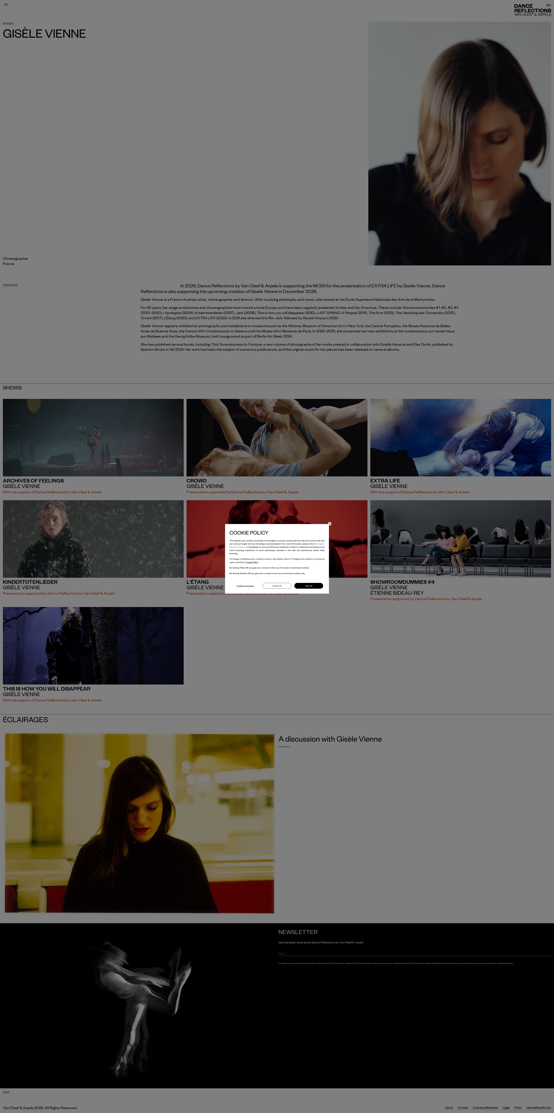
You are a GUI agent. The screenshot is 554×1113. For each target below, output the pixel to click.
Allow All (308, 586)
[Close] (329, 523)
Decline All (277, 586)
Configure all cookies (245, 586)
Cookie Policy (252, 562)
